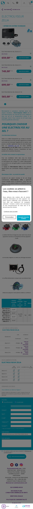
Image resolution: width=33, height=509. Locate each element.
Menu (7, 506)
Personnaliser (9, 217)
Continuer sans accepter (11, 211)
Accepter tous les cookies (23, 217)
